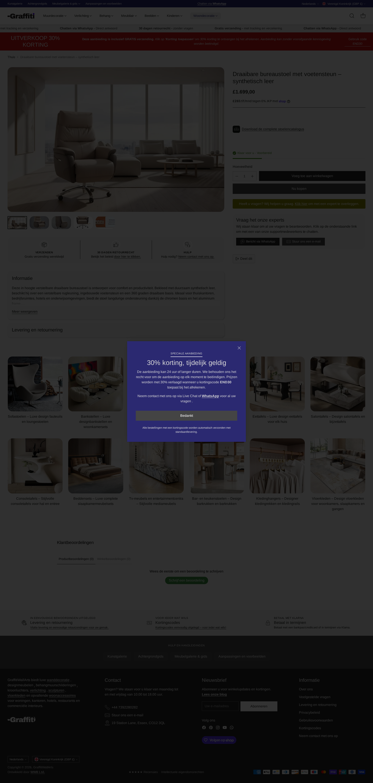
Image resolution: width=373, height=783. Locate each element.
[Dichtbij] (239, 348)
